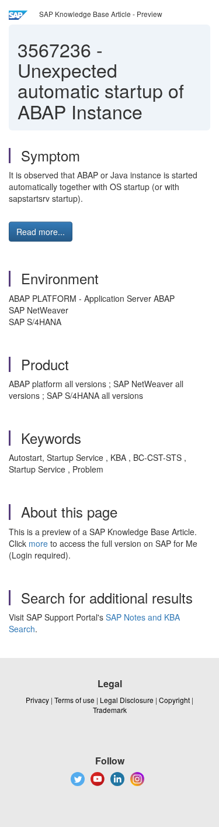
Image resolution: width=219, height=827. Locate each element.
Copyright (174, 700)
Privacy (37, 700)
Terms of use (74, 700)
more (38, 543)
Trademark (110, 710)
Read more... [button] (40, 231)
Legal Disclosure (127, 700)
